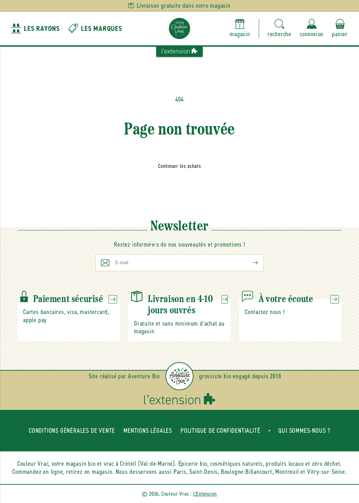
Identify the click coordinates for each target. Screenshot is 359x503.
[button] (279, 28)
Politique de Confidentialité (220, 430)
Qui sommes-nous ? (304, 430)
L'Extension (205, 493)
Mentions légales (147, 430)
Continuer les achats (179, 166)
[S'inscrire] (249, 263)
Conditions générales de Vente (72, 430)
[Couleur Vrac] (179, 28)
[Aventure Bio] (179, 376)
